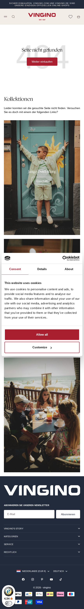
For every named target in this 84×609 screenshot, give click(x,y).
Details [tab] (42, 269)
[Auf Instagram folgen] (32, 579)
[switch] (8, 603)
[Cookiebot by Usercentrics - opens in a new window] (62, 258)
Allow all (42, 334)
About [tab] (69, 269)
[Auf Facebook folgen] (23, 579)
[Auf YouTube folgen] (51, 579)
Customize (39, 347)
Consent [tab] (15, 269)
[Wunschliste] (70, 16)
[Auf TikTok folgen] (60, 579)
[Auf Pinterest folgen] (42, 579)
